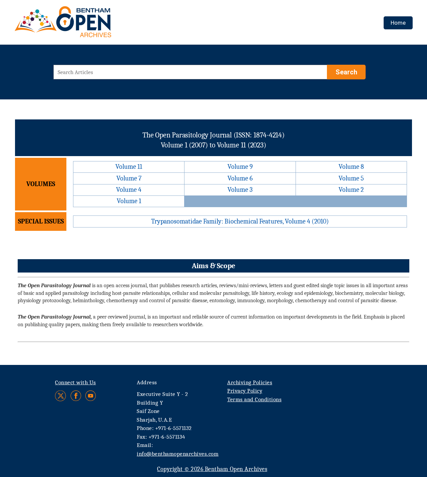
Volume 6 (240, 178)
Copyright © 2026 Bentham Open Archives (212, 469)
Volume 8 (351, 166)
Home (398, 22)
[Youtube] (90, 396)
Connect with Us (75, 382)
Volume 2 (351, 189)
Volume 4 (128, 189)
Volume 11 (128, 166)
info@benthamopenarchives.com (178, 454)
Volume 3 (240, 189)
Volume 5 (351, 178)
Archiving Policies (249, 382)
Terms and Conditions (254, 399)
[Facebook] (76, 396)
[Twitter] (61, 396)
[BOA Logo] (82, 24)
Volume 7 (128, 178)
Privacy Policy (244, 391)
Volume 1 (129, 201)
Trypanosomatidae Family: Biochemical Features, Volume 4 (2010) (240, 221)
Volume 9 (240, 166)
